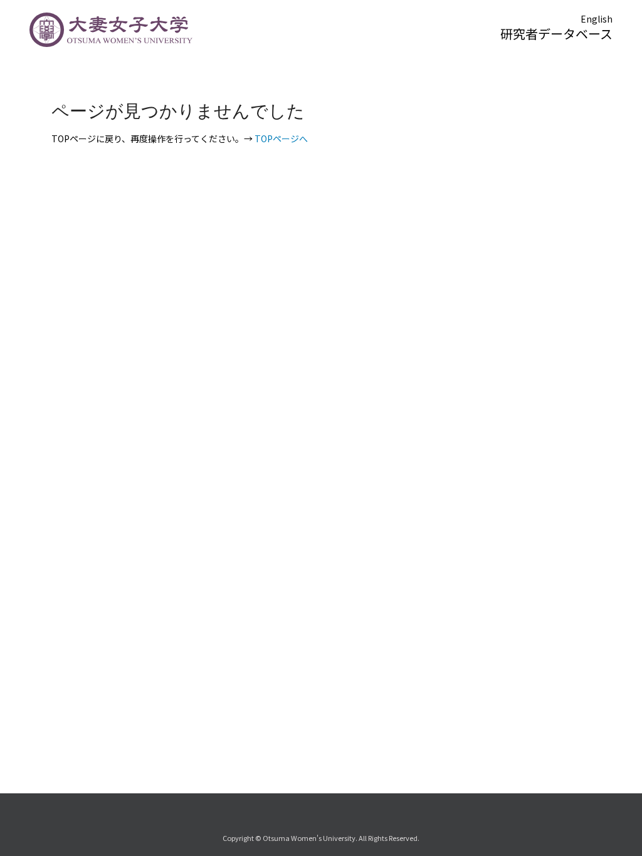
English (597, 19)
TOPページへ (281, 138)
